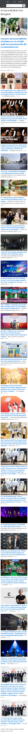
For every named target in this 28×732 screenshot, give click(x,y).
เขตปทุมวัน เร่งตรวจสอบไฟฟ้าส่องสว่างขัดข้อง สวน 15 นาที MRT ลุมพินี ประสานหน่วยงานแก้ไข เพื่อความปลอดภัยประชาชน (14, 43)
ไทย (15, 2)
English (20, 2)
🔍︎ (24, 6)
